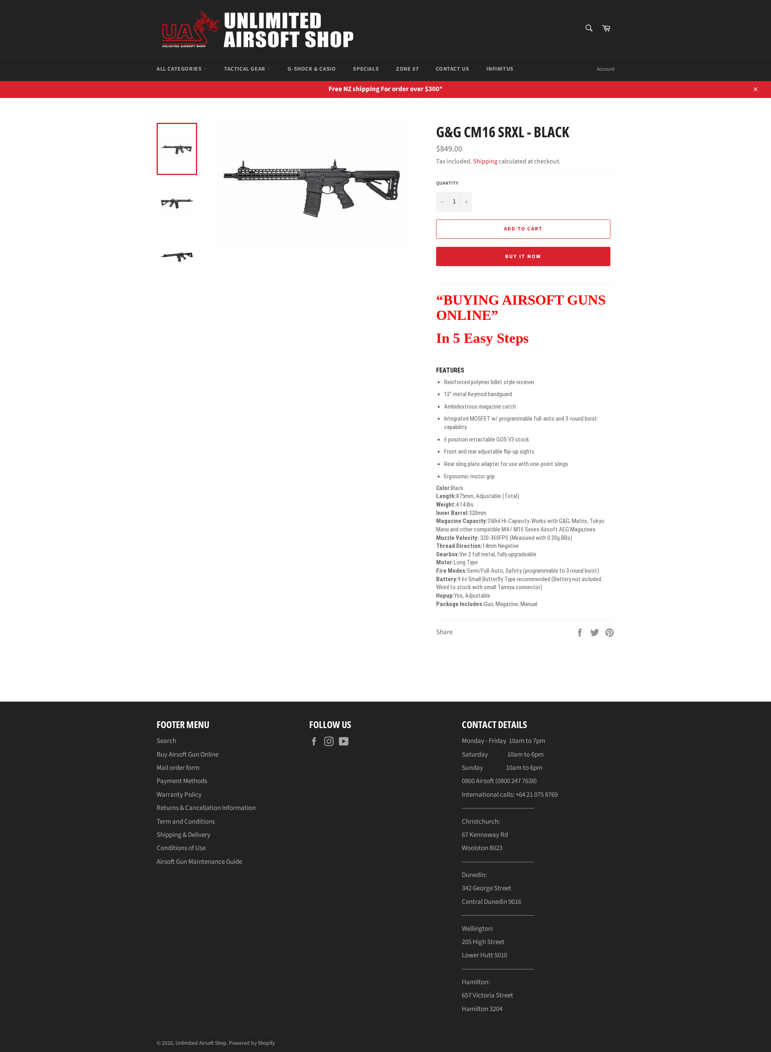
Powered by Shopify (252, 1043)
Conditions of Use (181, 848)
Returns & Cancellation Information (206, 808)
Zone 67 (407, 69)
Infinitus (499, 69)
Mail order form (178, 768)
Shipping (485, 161)
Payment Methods (182, 781)
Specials (366, 69)
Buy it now (523, 256)
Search (166, 741)
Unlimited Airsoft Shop (200, 1043)
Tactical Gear (245, 69)
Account (605, 69)
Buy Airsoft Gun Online (187, 754)
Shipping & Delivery (183, 835)
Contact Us (452, 69)
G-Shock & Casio (312, 69)
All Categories (180, 69)
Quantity (447, 183)
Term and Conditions (186, 821)
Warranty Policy (179, 795)
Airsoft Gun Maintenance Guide (199, 862)
